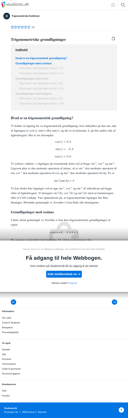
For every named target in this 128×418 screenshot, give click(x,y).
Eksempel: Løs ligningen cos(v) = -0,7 (42, 73)
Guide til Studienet (11, 322)
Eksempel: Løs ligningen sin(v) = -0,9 (41, 88)
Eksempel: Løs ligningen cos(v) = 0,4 (41, 68)
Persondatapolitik (10, 332)
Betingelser (7, 327)
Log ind (73, 283)
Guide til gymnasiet (11, 369)
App (4, 354)
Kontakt (6, 395)
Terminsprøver (9, 364)
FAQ (4, 391)
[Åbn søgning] (123, 5)
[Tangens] (14, 302)
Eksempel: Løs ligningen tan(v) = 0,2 (41, 98)
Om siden (6, 318)
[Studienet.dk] (23, 5)
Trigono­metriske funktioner (26, 16)
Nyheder (6, 349)
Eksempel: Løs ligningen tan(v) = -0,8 (42, 103)
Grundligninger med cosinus (34, 63)
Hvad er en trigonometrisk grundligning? (41, 58)
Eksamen (6, 359)
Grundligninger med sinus (32, 78)
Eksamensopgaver (11, 373)
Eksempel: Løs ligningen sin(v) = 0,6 (41, 83)
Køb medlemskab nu (62, 274)
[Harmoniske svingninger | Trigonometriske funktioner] (112, 302)
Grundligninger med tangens (34, 93)
